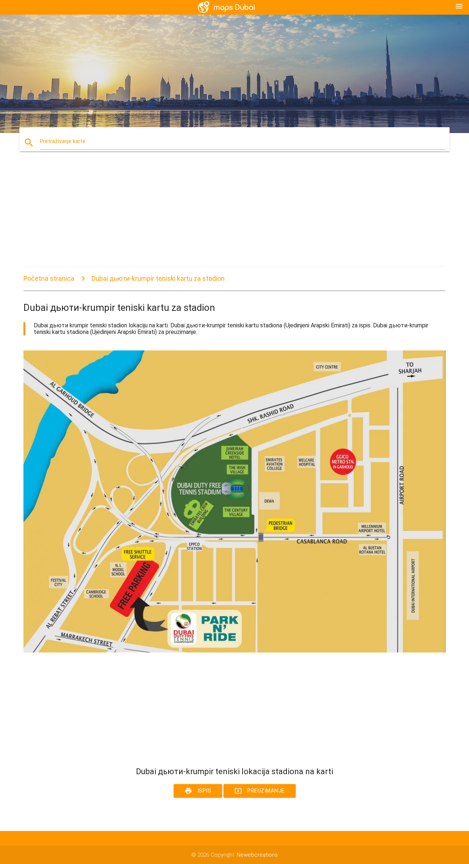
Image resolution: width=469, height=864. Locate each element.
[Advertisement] (234, 215)
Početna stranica (48, 278)
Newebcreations (257, 855)
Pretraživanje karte (62, 141)
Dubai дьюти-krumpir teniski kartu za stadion (158, 278)
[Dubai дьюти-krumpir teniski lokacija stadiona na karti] (234, 650)
